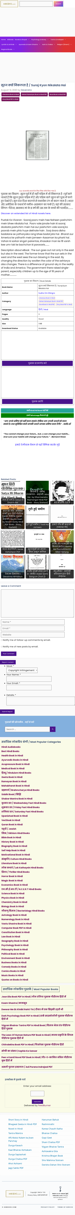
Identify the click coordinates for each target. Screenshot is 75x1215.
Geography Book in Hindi (14, 940)
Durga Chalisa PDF (17, 1158)
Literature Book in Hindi (10, 94)
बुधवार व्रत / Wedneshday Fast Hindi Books (23, 803)
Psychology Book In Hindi (15, 945)
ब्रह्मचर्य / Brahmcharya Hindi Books (20, 790)
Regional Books (6, 49)
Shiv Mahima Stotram (53, 1160)
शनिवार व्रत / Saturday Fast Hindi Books (22, 811)
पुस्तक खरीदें (37, 401)
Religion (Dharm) (63, 44)
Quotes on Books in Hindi (14, 979)
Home (3, 39)
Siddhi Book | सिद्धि (11, 794)
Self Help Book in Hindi (13, 850)
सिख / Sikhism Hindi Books (15, 833)
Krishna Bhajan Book (52, 1155)
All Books (10, 39)
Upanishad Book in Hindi (14, 815)
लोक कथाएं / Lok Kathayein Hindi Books (22, 867)
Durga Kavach (15, 1145)
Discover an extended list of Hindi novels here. (26, 213)
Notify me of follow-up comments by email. (26, 640)
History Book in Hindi (12, 841)
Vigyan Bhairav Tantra (53, 1146)
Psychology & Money (38, 39)
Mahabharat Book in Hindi (15, 785)
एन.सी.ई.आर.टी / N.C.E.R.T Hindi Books (21, 889)
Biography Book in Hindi (14, 846)
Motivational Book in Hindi (15, 854)
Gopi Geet (47, 1137)
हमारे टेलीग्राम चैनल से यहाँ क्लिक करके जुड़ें (37, 444)
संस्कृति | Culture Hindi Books (16, 859)
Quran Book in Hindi (12, 824)
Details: (11, 695)
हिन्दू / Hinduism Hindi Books (16, 772)
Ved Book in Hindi (10, 820)
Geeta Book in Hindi (11, 777)
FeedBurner (44, 1105)
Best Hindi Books (10, 751)
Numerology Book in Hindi (15, 919)
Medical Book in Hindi (13, 768)
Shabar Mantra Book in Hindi (16, 798)
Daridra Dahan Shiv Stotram (56, 1164)
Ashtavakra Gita (50, 1151)
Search (58, 4)
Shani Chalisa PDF (51, 1142)
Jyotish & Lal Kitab (7, 44)
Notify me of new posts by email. (20, 646)
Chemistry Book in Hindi (14, 902)
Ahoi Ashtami (15, 1163)
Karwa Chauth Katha (52, 1128)
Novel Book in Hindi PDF (58, 94)
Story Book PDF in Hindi (10, 99)
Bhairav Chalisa (49, 1133)
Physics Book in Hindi (12, 897)
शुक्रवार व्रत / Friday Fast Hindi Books (20, 807)
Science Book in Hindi (12, 893)
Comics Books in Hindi (13, 971)
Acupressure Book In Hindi (15, 764)
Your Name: (13, 674)
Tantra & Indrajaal (57, 39)
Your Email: (13, 683)
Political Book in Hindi (13, 953)
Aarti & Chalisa (47, 44)
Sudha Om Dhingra (46, 293)
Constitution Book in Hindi (15, 932)
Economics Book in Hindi (14, 884)
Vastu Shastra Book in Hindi (16, 923)
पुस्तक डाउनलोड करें (37, 363)
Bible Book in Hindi (11, 837)
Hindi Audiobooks (11, 747)
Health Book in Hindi (12, 755)
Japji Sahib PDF (15, 1167)
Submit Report (7, 712)
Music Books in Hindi (12, 975)
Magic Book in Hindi (12, 880)
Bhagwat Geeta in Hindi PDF (22, 1124)
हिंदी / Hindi (43, 309)
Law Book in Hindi (10, 936)
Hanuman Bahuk (50, 1119)
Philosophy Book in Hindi (14, 949)
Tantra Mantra (15, 1133)
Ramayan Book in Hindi (13, 781)
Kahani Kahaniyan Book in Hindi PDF (34, 94)
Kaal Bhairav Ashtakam (20, 1149)
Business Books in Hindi (13, 962)
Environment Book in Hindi (15, 958)
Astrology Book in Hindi (14, 915)
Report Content (8, 662)
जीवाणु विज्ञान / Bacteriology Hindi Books (23, 910)
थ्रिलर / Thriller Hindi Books (15, 872)
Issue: (10, 666)
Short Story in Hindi (18, 1119)
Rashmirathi (48, 1124)
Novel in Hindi (15, 1128)
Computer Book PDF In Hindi (16, 928)
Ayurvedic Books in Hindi (14, 759)
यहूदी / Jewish (8, 828)
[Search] (52, 729)
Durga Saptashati (17, 1154)
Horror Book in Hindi (12, 876)
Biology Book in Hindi (12, 906)
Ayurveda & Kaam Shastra (28, 44)
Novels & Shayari (21, 39)
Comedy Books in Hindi (13, 966)
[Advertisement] (37, 22)
